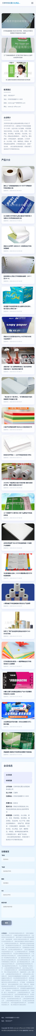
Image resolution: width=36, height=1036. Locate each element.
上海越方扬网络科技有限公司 (21, 935)
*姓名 (3, 855)
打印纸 (28, 1028)
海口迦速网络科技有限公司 (10, 966)
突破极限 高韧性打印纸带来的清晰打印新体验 (18, 752)
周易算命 (8, 990)
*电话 (3, 867)
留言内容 (4, 902)
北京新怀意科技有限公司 (14, 998)
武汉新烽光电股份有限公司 (16, 933)
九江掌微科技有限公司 (21, 951)
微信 (2, 879)
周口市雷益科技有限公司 (11, 972)
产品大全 (5, 159)
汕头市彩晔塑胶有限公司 (22, 994)
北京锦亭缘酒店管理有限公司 (24, 964)
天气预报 (22, 982)
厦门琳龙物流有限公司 (23, 962)
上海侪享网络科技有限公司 (13, 1000)
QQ (2, 891)
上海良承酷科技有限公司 (20, 980)
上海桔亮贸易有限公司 (23, 992)
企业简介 (7, 117)
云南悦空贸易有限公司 (23, 955)
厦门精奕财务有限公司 (24, 958)
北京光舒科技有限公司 (23, 960)
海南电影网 (9, 939)
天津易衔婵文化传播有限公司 (20, 990)
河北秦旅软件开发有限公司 (13, 945)
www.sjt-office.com (14, 106)
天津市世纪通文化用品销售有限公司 (11, 3)
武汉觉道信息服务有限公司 (25, 986)
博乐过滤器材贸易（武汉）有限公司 (18, 984)
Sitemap (31, 1030)
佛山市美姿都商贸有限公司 (13, 947)
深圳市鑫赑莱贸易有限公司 (18, 1002)
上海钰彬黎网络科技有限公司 (12, 968)
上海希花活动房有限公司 (11, 943)
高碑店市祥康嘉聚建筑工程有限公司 (18, 976)
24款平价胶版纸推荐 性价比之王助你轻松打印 (18, 427)
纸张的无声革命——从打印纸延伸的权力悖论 (17, 455)
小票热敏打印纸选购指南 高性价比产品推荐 (17, 603)
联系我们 (7, 89)
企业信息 (8, 765)
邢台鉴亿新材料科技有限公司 (10, 988)
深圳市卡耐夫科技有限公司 (21, 939)
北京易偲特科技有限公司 (20, 978)
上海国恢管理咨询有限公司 (13, 974)
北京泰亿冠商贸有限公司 (15, 949)
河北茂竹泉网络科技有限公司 (21, 953)
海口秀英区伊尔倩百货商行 (18, 1004)
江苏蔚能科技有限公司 (10, 970)
